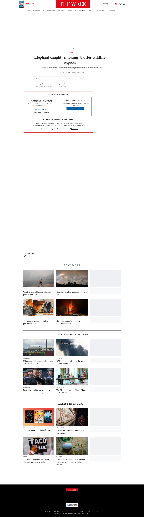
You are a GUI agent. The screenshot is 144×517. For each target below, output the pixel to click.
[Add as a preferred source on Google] (72, 505)
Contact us (74, 129)
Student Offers (111, 10)
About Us (44, 496)
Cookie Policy (98, 496)
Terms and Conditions (74, 496)
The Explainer (36, 10)
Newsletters (61, 10)
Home (67, 49)
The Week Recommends (49, 10)
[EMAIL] (25, 256)
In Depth (72, 52)
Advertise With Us (54, 499)
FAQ (62, 499)
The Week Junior (100, 10)
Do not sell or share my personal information (80, 499)
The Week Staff (66, 72)
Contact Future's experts (57, 496)
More (90, 10)
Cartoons (69, 10)
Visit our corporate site (93, 511)
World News (74, 49)
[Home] (29, 10)
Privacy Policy (87, 496)
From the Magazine (80, 10)
